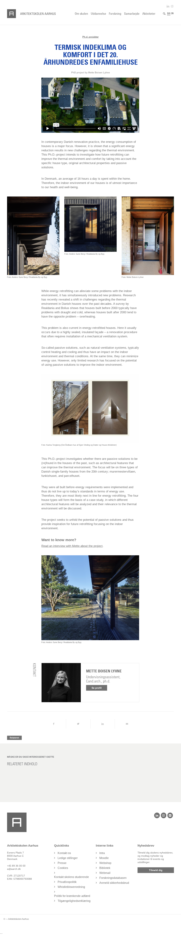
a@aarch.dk (14, 868)
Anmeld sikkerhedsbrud (114, 882)
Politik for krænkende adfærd (72, 895)
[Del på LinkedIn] (102, 724)
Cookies (63, 867)
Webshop (105, 862)
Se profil (97, 687)
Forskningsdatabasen (113, 877)
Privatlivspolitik (67, 881)
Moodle (104, 858)
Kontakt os (64, 853)
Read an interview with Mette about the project (72, 546)
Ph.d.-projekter (90, 37)
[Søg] (164, 13)
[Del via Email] (127, 724)
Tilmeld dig (155, 870)
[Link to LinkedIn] (168, 6)
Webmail (104, 872)
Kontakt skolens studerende (71, 876)
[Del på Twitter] (78, 724)
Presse (62, 862)
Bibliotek (104, 867)
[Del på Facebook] (53, 724)
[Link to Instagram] (172, 6)
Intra (102, 853)
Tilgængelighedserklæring (74, 900)
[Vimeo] (170, 815)
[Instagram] (163, 815)
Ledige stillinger (68, 858)
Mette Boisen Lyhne (104, 671)
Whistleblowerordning (71, 886)
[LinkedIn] (157, 815)
